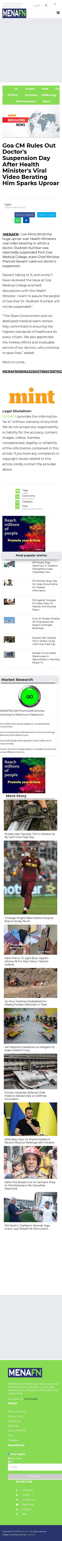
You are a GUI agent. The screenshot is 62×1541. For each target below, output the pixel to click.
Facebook (27, 1490)
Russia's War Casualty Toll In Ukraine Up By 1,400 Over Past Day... (44, 641)
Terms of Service (17, 1411)
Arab (44, 88)
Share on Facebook (24, 215)
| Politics (11, 95)
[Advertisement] (31, 50)
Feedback (13, 1440)
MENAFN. (25, 1531)
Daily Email (27, 1504)
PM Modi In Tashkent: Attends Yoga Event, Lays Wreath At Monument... (27, 1227)
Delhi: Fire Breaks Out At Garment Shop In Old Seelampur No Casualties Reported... (30, 1185)
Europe (29, 88)
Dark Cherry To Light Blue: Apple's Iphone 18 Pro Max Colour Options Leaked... (26, 961)
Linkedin (26, 1509)
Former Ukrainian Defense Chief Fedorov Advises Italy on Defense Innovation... (26, 1096)
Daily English (17, 1454)
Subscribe (35, 1476)
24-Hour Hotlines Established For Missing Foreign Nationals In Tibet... (26, 1003)
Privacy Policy (15, 1416)
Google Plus (28, 1499)
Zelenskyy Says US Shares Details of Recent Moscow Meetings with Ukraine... (30, 1141)
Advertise (13, 1425)
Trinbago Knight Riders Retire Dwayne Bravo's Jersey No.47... (29, 920)
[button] (46, 5)
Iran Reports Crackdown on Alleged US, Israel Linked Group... (30, 1049)
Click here (31, 1398)
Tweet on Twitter (46, 215)
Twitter (25, 1495)
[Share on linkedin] (26, 220)
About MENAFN (17, 1430)
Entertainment (20, 101)
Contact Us (14, 1421)
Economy (31, 95)
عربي (37, 5)
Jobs (10, 1435)
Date (8, 204)
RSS (24, 1514)
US (11, 88)
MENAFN (11, 234)
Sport (44, 101)
